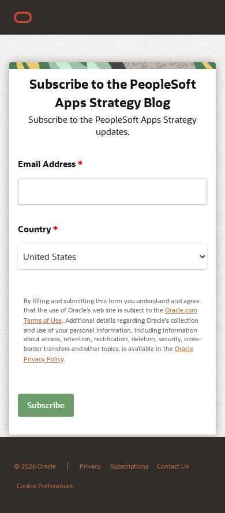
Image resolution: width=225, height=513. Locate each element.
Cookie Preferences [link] (45, 485)
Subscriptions (129, 466)
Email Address (50, 163)
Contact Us (173, 466)
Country (38, 229)
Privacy (90, 466)
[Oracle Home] (23, 17)
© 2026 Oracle (35, 466)
